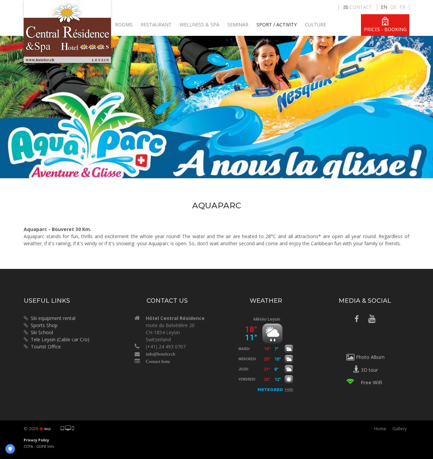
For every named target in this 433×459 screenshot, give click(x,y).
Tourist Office (46, 346)
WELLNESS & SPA (199, 24)
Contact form (158, 361)
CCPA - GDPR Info (39, 446)
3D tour (369, 370)
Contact (360, 7)
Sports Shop (43, 325)
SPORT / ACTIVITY (276, 24)
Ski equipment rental (51, 318)
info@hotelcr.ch (160, 354)
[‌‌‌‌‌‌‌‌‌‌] (357, 320)
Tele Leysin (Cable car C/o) (60, 339)
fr (402, 7)
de (393, 7)
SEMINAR (237, 24)
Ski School (42, 332)
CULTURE (315, 24)
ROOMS (124, 24)
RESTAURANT (156, 24)
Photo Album (370, 357)
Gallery (399, 429)
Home (380, 429)
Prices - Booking (385, 29)
